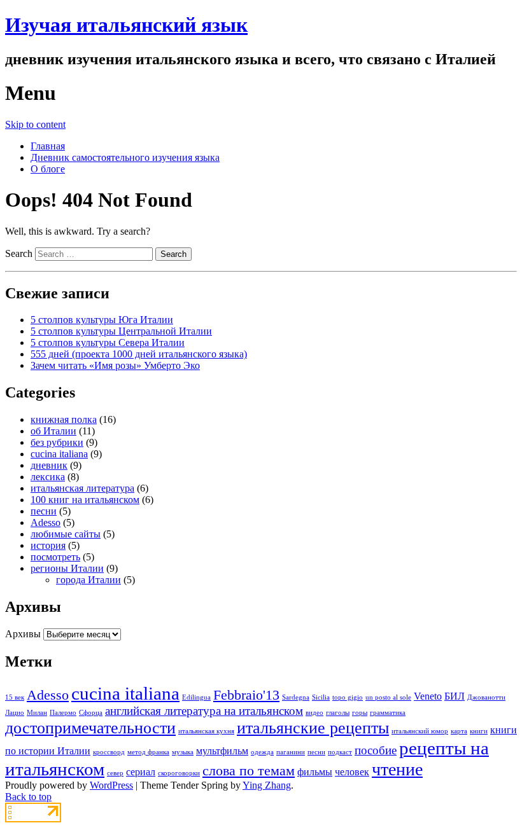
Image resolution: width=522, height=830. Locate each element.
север (115, 773)
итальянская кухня (206, 731)
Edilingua (196, 697)
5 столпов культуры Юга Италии (102, 319)
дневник (49, 465)
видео (314, 712)
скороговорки (179, 773)
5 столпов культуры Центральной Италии (121, 331)
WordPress (111, 785)
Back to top (28, 796)
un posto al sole (388, 697)
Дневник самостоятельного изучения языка (125, 157)
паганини (290, 752)
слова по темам (248, 770)
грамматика (388, 712)
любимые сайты (66, 534)
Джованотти (486, 697)
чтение (397, 769)
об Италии (53, 430)
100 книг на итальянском (85, 499)
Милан (37, 712)
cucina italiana (59, 453)
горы (359, 712)
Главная (48, 146)
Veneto (428, 696)
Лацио (14, 712)
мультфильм (222, 750)
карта (459, 731)
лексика (48, 476)
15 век (14, 697)
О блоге (48, 168)
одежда (262, 752)
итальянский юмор (420, 731)
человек (352, 771)
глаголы (337, 712)
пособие (376, 750)
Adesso (45, 522)
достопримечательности (90, 727)
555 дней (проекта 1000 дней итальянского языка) (139, 354)
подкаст (340, 752)
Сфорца (90, 712)
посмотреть (55, 556)
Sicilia (321, 697)
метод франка (148, 752)
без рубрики (57, 442)
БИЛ (454, 696)
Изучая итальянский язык (126, 24)
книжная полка (64, 419)
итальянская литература (82, 488)
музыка (183, 752)
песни (44, 511)
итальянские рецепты (313, 727)
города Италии (88, 579)
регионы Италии (67, 568)
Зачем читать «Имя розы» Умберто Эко (115, 365)
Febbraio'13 (246, 695)
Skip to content (35, 124)
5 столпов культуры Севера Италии (108, 342)
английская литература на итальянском (204, 710)
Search (18, 253)
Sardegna (295, 697)
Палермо (63, 712)
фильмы (314, 771)
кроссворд (109, 752)
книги (479, 731)
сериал (140, 771)
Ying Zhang (267, 785)
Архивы (23, 633)
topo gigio (347, 697)
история (48, 545)
